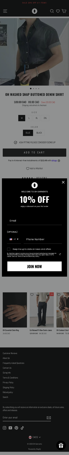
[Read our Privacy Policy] (60, 254)
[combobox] (14, 239)
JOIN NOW (34, 266)
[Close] (63, 182)
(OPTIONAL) (12, 232)
